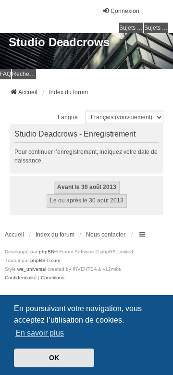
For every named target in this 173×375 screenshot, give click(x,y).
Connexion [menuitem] (125, 11)
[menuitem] (21, 278)
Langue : (69, 117)
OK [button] (54, 358)
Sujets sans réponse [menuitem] (131, 28)
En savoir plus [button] (39, 333)
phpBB (46, 251)
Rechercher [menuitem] (24, 74)
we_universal (31, 269)
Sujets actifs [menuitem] (156, 28)
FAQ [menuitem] (5, 74)
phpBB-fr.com (45, 260)
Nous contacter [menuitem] (105, 234)
